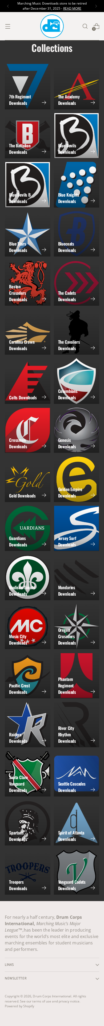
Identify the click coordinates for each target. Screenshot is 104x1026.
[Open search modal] (84, 26)
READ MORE (72, 8)
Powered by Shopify (19, 1006)
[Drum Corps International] (52, 26)
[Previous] (8, 6)
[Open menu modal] (7, 26)
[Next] (96, 6)
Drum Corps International (52, 996)
